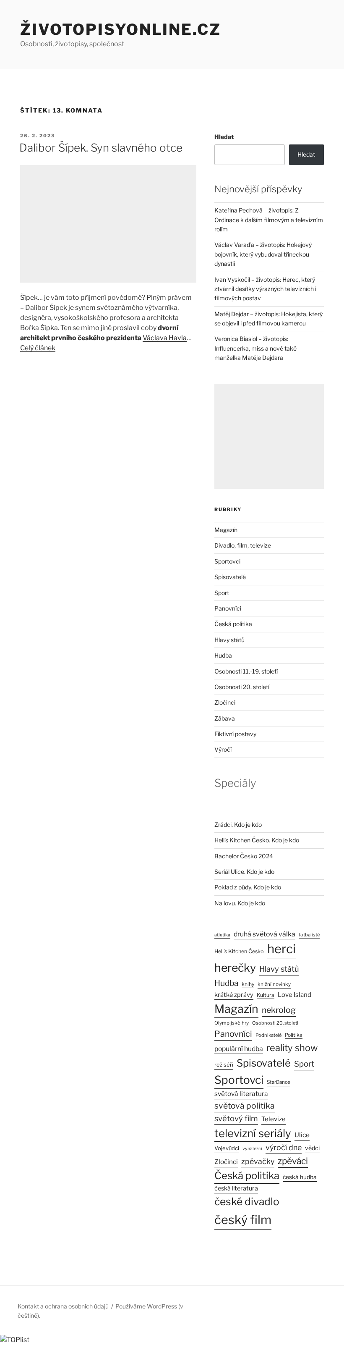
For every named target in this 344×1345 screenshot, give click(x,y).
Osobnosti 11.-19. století (246, 671)
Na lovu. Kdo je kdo (239, 903)
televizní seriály (252, 1133)
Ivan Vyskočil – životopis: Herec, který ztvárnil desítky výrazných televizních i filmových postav (265, 289)
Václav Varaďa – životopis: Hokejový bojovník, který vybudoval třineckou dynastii (263, 254)
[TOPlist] (14, 1340)
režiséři (223, 1065)
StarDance (278, 1082)
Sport (221, 592)
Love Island (294, 995)
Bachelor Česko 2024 (243, 856)
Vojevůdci (226, 1148)
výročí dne (284, 1147)
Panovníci (227, 608)
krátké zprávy (233, 995)
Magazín (225, 529)
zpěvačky (257, 1161)
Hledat (224, 136)
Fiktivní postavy (235, 733)
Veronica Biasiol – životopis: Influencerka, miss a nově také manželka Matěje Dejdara (255, 348)
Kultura (265, 995)
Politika (293, 1035)
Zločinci (224, 702)
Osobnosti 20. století (241, 686)
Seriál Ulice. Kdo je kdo (244, 871)
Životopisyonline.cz (120, 29)
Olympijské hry (231, 1023)
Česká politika (233, 623)
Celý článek (37, 348)
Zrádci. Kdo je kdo (238, 824)
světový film (236, 1118)
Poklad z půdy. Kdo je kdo (247, 887)
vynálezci (252, 1148)
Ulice (302, 1135)
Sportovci (227, 561)
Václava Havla (165, 338)
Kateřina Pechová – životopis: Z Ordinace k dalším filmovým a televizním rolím (268, 220)
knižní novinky (274, 984)
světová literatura (241, 1094)
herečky (235, 968)
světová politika (244, 1106)
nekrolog (279, 1010)
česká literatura (236, 1188)
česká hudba (300, 1177)
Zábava (224, 718)
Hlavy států (229, 639)
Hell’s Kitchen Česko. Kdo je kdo (256, 840)
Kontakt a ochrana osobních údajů (63, 1306)
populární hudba (238, 1049)
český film (242, 1219)
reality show (292, 1047)
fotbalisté (309, 935)
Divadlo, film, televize (242, 545)
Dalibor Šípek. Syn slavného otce (100, 147)
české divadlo (246, 1201)
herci (281, 948)
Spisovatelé (230, 576)
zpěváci (293, 1161)
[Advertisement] (108, 224)
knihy (248, 984)
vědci (312, 1147)
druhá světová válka (264, 934)
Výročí (223, 749)
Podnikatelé (268, 1035)
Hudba (223, 655)
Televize (273, 1119)
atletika (222, 935)
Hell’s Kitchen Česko (239, 951)
